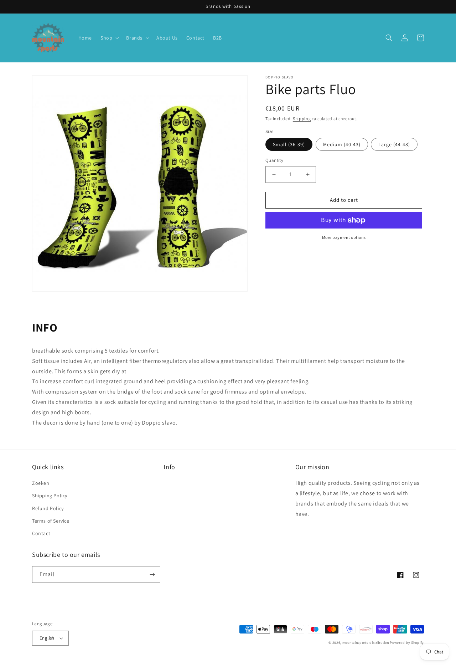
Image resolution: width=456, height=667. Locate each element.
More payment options (344, 237)
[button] (109, 37)
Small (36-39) (289, 144)
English (47, 638)
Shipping (302, 118)
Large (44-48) (394, 144)
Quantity (274, 160)
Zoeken (41, 483)
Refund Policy (48, 508)
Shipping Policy (49, 495)
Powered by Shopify (407, 642)
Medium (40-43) (342, 144)
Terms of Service (50, 521)
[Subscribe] (152, 574)
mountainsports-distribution (365, 642)
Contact (41, 533)
